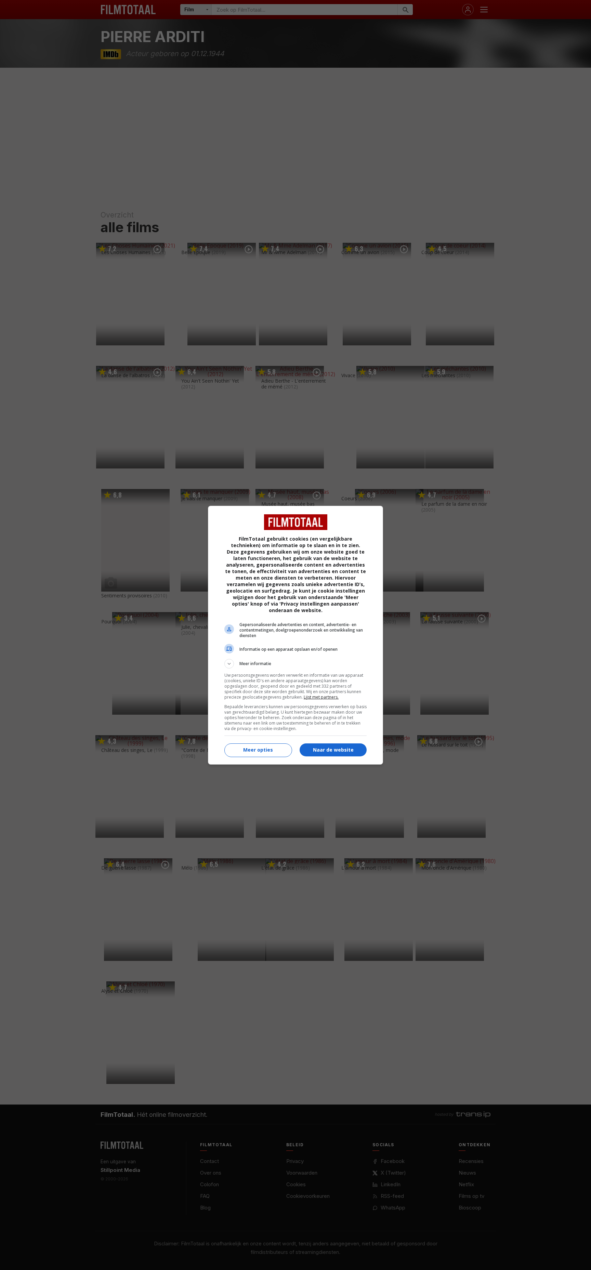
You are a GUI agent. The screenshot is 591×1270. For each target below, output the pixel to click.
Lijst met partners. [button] (321, 697)
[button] (295, 664)
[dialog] (295, 635)
